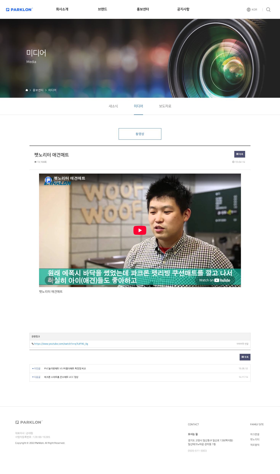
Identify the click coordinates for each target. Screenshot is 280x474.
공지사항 (183, 9)
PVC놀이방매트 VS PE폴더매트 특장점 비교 (65, 368)
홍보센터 (143, 9)
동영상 (140, 134)
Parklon (39, 443)
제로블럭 (254, 444)
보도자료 (165, 106)
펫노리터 (254, 439)
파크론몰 (254, 434)
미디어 (138, 106)
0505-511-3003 (197, 450)
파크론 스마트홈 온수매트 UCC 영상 (61, 377)
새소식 (113, 106)
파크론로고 (19, 9)
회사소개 (62, 9)
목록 (240, 154)
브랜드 (102, 9)
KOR (254, 9)
